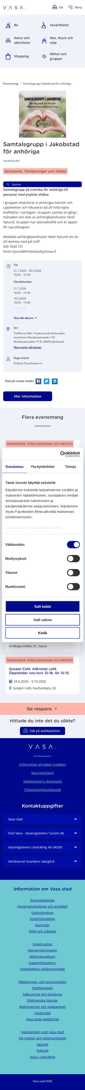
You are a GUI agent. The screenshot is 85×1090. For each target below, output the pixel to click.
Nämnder (42, 925)
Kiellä (42, 633)
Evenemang (10, 83)
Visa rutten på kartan (27, 347)
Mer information (27, 396)
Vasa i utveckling (42, 1057)
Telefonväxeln (42, 988)
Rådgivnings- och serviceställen (42, 982)
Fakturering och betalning (42, 994)
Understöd (42, 1013)
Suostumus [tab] (14, 466)
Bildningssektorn (42, 956)
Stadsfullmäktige (42, 919)
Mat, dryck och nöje (61, 40)
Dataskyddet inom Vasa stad (42, 1032)
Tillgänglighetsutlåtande (42, 790)
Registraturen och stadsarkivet (42, 1007)
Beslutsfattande (42, 900)
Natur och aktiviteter (22, 40)
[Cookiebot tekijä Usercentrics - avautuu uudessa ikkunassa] (60, 454)
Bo (16, 25)
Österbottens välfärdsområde (42, 969)
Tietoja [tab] (70, 466)
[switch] (73, 558)
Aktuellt (42, 1044)
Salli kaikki (42, 606)
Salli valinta (43, 620)
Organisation (42, 944)
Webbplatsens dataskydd (42, 781)
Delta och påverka (42, 931)
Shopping (21, 56)
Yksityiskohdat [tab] (42, 466)
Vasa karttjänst (42, 773)
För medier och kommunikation (42, 1038)
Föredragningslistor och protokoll (42, 906)
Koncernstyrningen (42, 950)
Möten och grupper (58, 56)
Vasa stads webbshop (42, 1019)
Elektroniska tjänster (42, 1000)
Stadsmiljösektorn (42, 963)
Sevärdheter (59, 25)
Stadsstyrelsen (42, 913)
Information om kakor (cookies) (42, 764)
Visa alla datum (23, 318)
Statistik (42, 1050)
